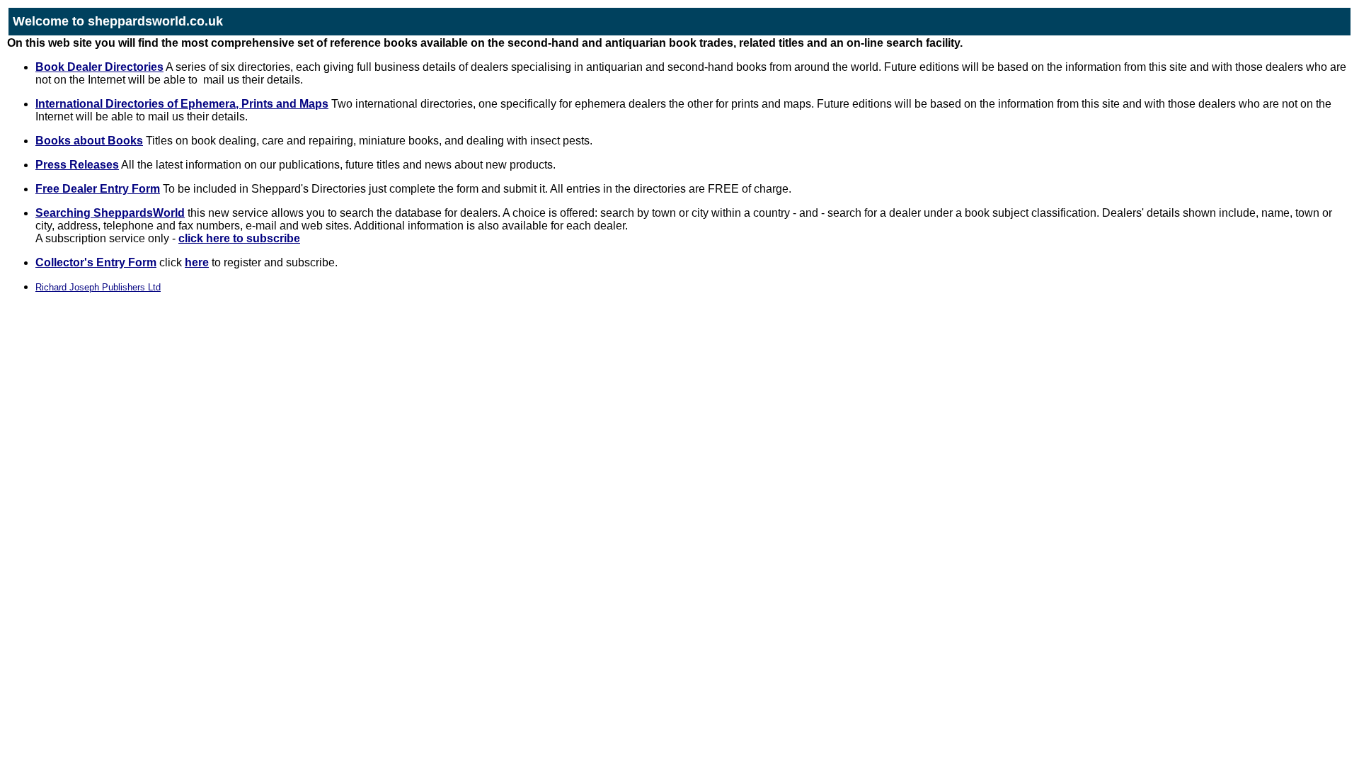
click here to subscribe (239, 238)
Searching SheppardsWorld (110, 213)
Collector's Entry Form (95, 262)
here (197, 262)
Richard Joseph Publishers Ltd (98, 287)
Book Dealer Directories (99, 67)
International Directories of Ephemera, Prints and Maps (181, 104)
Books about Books (89, 141)
